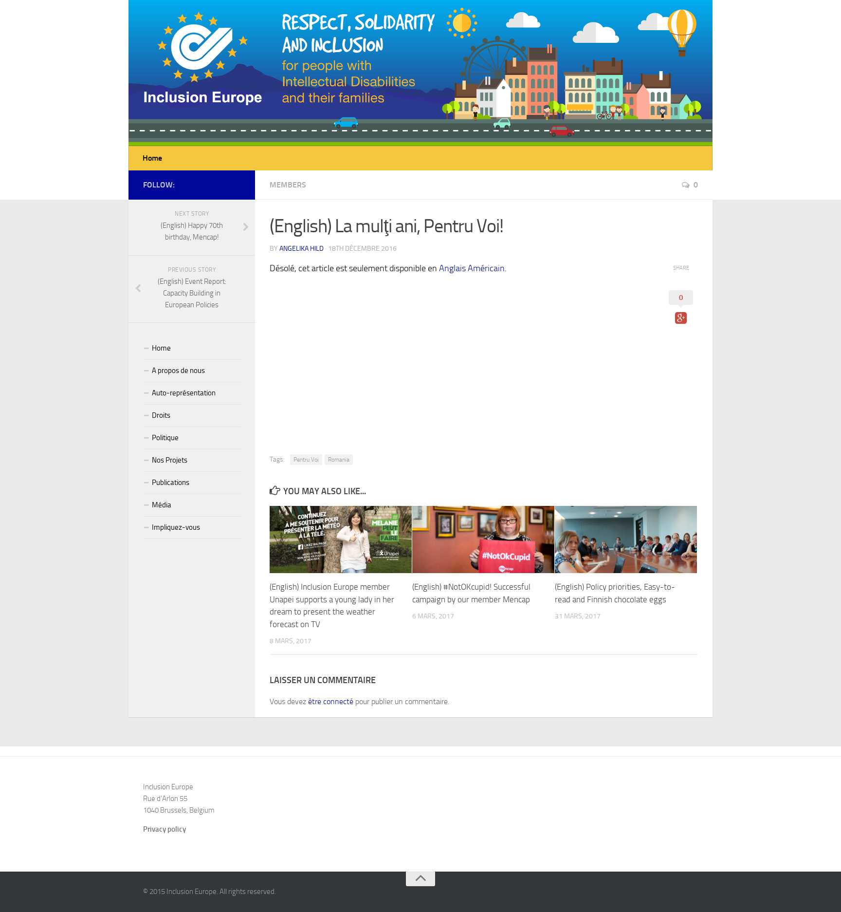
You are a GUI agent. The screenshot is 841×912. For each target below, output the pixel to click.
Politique (165, 437)
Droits (161, 415)
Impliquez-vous (176, 527)
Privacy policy (164, 829)
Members (288, 184)
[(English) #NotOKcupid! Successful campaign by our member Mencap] (483, 539)
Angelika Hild (301, 248)
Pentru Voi (306, 459)
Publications (170, 482)
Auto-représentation (184, 393)
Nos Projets (169, 460)
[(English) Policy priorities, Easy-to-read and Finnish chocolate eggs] (626, 539)
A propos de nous (178, 370)
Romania (338, 459)
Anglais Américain (472, 268)
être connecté (330, 701)
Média (161, 505)
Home (152, 158)
